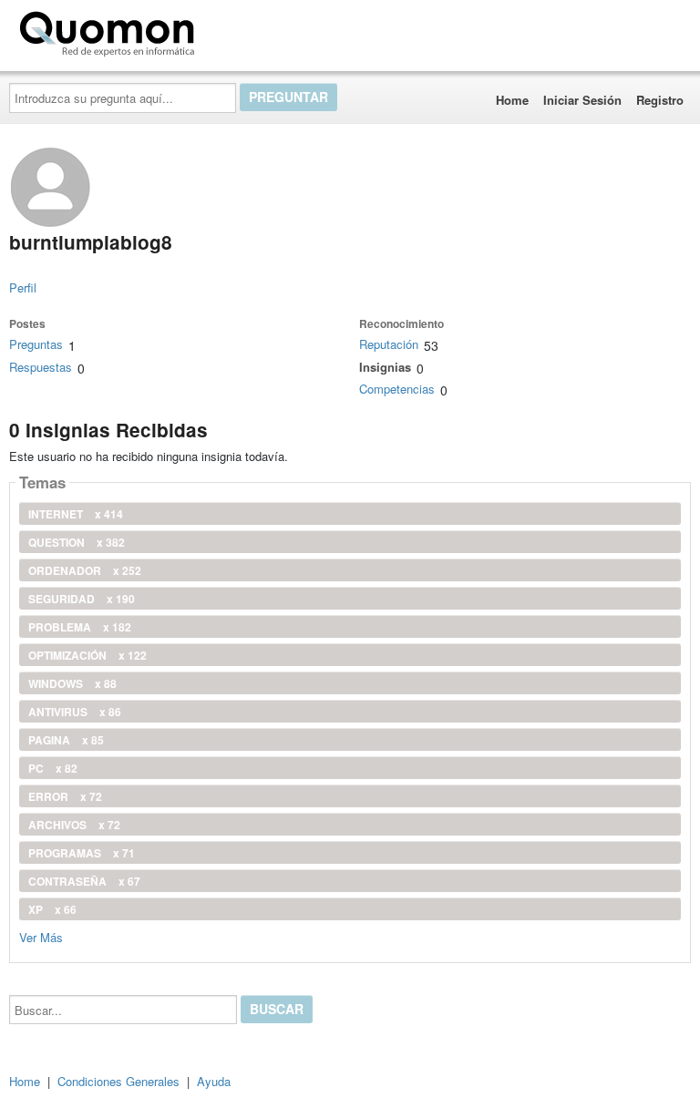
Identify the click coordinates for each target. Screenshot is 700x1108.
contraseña (84, 881)
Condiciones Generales (118, 1081)
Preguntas (36, 344)
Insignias (385, 366)
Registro (660, 99)
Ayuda (214, 1081)
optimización (87, 655)
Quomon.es (259, 30)
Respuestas (40, 366)
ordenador (84, 570)
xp (52, 909)
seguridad (81, 598)
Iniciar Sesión (582, 99)
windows (72, 683)
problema (79, 627)
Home (512, 99)
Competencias (397, 388)
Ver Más (41, 936)
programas (81, 853)
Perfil (22, 287)
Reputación (388, 344)
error (65, 796)
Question (76, 542)
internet (75, 514)
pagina (66, 740)
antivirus (74, 711)
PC (52, 768)
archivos (74, 824)
